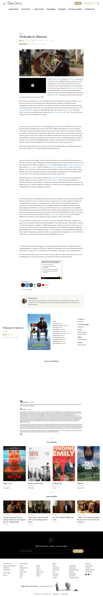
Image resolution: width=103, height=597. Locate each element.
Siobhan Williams (57, 335)
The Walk (71, 79)
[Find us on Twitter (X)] (91, 574)
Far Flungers (56, 573)
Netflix (37, 567)
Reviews (21, 33)
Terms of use (56, 594)
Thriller (37, 575)
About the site (88, 565)
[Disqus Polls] (51, 382)
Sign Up (5, 575)
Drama (33, 40)
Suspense (38, 573)
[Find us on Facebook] (86, 574)
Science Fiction (40, 571)
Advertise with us (89, 569)
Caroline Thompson (56, 178)
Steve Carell (49, 165)
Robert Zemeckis (57, 79)
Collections (25, 9)
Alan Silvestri (81, 321)
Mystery (38, 565)
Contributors (89, 9)
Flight (68, 112)
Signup (78, 3)
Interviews (62, 9)
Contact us (88, 567)
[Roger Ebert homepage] (12, 3)
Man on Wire (54, 95)
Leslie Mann (70, 165)
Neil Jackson (56, 327)
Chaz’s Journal (56, 567)
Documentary (23, 571)
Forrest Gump (54, 214)
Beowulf (66, 110)
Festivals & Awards (75, 9)
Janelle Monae (78, 165)
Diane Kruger (66, 167)
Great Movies (39, 9)
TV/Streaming (50, 9)
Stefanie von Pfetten (58, 325)
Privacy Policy (64, 594)
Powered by (23, 289)
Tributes (55, 577)
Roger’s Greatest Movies (9, 565)
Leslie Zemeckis (54, 167)
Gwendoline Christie (57, 339)
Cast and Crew (6, 569)
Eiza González (33, 167)
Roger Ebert (72, 575)
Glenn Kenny (23, 44)
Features (71, 571)
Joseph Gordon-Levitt (73, 88)
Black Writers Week (74, 569)
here (37, 304)
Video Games (72, 567)
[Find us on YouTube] (88, 574)
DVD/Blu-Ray (72, 565)
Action (21, 565)
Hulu (21, 577)
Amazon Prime (23, 567)
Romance (38, 569)
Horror (21, 575)
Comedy (22, 569)
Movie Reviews (13, 9)
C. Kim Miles (81, 326)
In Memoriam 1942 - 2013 (46, 586)
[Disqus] (51, 417)
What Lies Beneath (56, 112)
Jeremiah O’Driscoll (82, 339)
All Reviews (6, 567)
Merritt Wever (56, 329)
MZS (54, 571)
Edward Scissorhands (51, 180)
